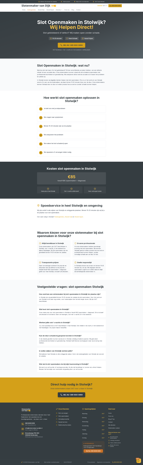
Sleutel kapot (79, 217)
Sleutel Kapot (50, 9)
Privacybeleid (91, 462)
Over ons (66, 9)
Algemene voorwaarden (103, 462)
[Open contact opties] (138, 460)
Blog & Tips (111, 419)
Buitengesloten (32, 9)
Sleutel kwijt (68, 217)
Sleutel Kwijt (41, 9)
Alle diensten (111, 425)
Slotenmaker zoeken (114, 428)
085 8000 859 (30, 423)
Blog (73, 9)
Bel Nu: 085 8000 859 (93, 451)
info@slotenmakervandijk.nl (33, 428)
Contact (78, 9)
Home (23, 9)
